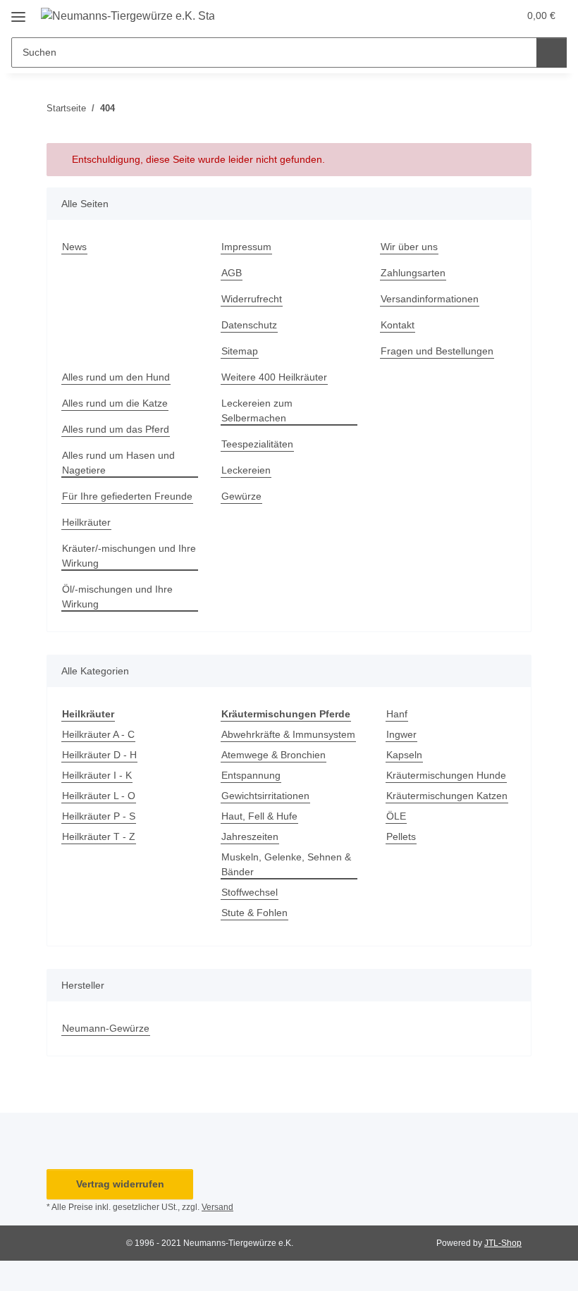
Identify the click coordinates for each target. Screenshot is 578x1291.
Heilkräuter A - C (98, 734)
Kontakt (397, 325)
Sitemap (239, 351)
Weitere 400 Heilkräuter (274, 377)
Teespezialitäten (257, 444)
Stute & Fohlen (254, 912)
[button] (451, 15)
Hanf (396, 713)
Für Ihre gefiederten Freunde (127, 496)
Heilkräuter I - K (97, 775)
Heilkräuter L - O (98, 795)
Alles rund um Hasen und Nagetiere (118, 463)
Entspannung (251, 775)
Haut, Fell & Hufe (259, 816)
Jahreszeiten (249, 836)
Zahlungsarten (413, 272)
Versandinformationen (430, 298)
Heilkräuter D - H (99, 754)
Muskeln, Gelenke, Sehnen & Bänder (286, 864)
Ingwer (401, 734)
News (74, 246)
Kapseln (404, 754)
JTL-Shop (503, 1243)
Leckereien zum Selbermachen (257, 410)
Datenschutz (249, 325)
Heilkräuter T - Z (98, 836)
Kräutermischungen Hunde (446, 775)
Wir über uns (409, 246)
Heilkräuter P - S (98, 816)
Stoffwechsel (249, 892)
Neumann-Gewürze (105, 1028)
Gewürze (241, 496)
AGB (231, 272)
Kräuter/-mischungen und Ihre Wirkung (129, 556)
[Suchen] (551, 52)
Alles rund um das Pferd (115, 429)
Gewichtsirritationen (265, 795)
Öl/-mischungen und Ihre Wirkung (117, 596)
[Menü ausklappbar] (18, 11)
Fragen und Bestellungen (437, 351)
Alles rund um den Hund (116, 377)
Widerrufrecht (251, 298)
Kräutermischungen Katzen (447, 795)
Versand (217, 1207)
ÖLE (396, 816)
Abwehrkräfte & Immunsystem (288, 734)
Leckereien (246, 470)
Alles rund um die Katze (115, 403)
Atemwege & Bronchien (273, 754)
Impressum (246, 246)
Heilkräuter (86, 522)
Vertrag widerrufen (120, 1184)
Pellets (401, 836)
